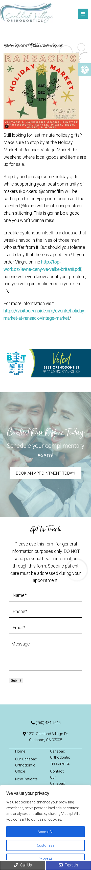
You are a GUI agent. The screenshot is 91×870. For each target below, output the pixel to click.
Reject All (45, 859)
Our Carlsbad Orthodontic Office (26, 765)
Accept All (45, 832)
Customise (45, 845)
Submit (16, 680)
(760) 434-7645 (48, 722)
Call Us (25, 865)
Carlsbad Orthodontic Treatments (60, 757)
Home (20, 751)
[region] (45, 827)
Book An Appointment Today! (45, 473)
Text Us (71, 865)
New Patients (26, 779)
